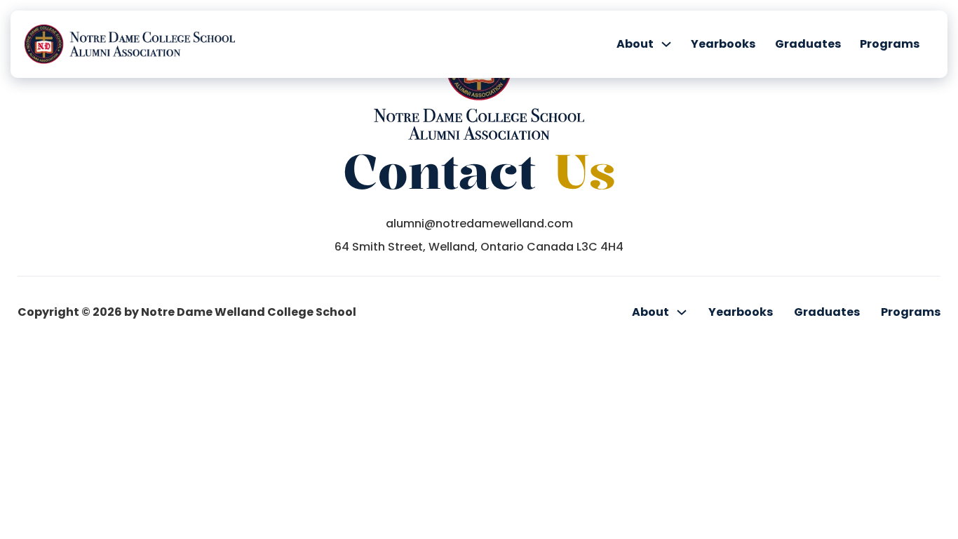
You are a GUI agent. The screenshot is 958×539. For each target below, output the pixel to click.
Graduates (808, 44)
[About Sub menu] (666, 44)
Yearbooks (723, 44)
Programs (889, 44)
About (635, 44)
